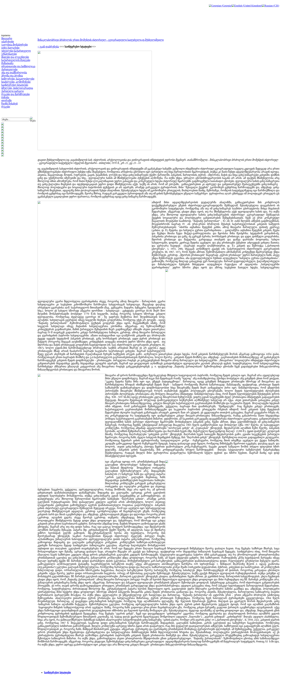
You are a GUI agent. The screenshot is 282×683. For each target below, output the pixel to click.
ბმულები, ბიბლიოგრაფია (17, 88)
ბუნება (5, 97)
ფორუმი (6, 100)
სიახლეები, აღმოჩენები (16, 81)
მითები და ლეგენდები (15, 57)
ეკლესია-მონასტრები (14, 44)
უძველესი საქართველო (16, 50)
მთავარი (6, 38)
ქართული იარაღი (12, 91)
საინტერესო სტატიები (14, 85)
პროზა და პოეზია (12, 75)
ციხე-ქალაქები (10, 47)
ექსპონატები (9, 54)
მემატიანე (7, 63)
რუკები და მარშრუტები (15, 94)
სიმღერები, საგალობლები (17, 78)
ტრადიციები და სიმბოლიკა (18, 66)
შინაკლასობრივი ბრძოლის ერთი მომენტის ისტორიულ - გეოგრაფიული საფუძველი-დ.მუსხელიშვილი (101, 40)
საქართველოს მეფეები (15, 60)
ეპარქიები (7, 41)
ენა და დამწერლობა (14, 72)
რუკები (5, 106)
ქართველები (9, 69)
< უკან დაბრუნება (48, 46)
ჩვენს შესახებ (9, 103)
